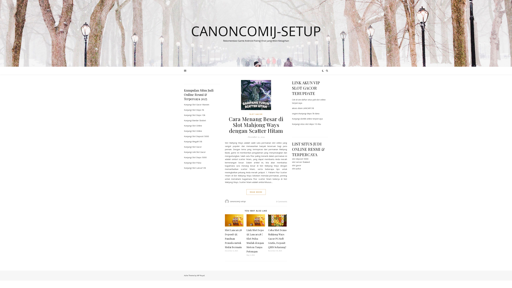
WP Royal (201, 275)
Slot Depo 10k (198, 115)
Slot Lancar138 (199, 168)
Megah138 (197, 141)
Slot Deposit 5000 (200, 136)
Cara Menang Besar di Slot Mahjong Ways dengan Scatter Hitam (256, 124)
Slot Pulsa (196, 162)
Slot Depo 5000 (199, 157)
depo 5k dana (313, 113)
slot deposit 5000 (300, 158)
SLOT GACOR (256, 114)
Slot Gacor (197, 146)
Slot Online (197, 125)
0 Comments (281, 201)
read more (256, 192)
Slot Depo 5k (198, 110)
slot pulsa (296, 168)
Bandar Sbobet (199, 120)
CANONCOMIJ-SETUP (256, 31)
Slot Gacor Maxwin (200, 104)
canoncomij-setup (238, 201)
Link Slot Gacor (199, 152)
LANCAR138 (308, 108)
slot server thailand (301, 162)
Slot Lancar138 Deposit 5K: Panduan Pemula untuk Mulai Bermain (233, 239)
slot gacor (296, 165)
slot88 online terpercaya (311, 118)
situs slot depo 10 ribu (310, 124)
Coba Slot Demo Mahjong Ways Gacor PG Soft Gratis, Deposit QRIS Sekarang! (277, 239)
